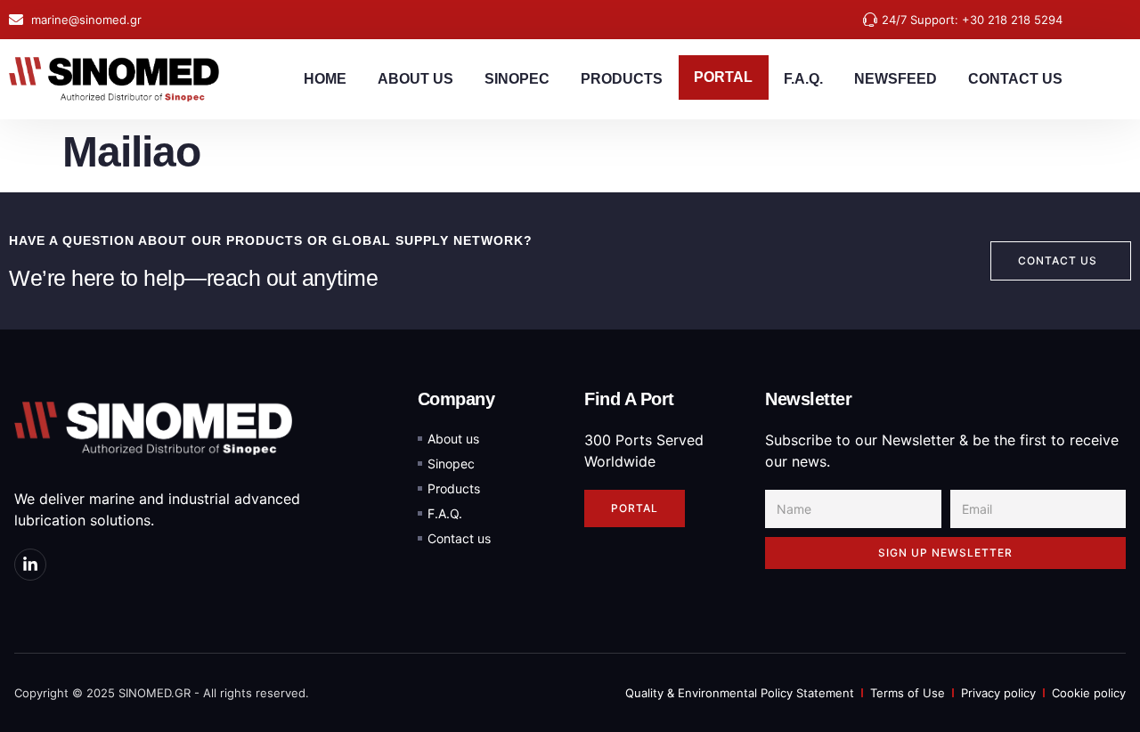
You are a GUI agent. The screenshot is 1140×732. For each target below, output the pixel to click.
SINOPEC (517, 78)
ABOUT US (415, 78)
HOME (325, 78)
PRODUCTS (622, 78)
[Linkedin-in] (30, 565)
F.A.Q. (803, 78)
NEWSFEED (895, 78)
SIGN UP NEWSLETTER (945, 552)
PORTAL (723, 77)
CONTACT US (1015, 78)
